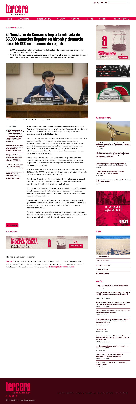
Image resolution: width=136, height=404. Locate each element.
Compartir (12, 225)
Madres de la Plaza (102, 273)
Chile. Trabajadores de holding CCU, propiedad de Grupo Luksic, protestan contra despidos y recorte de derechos (113, 321)
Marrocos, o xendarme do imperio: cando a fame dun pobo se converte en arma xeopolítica (113, 303)
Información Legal (105, 393)
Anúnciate (80, 393)
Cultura (61, 19)
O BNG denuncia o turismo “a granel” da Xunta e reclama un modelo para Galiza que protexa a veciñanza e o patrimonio (112, 154)
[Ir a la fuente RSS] (106, 2)
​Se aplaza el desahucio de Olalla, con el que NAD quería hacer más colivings (14, 166)
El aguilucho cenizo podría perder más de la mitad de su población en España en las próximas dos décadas (113, 144)
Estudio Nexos (30, 400)
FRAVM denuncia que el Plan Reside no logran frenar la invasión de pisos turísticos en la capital (15, 147)
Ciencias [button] (75, 19)
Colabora (70, 393)
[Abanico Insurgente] (113, 96)
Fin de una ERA (101, 329)
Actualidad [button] (24, 19)
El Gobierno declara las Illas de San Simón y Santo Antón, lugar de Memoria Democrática (111, 164)
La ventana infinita (102, 256)
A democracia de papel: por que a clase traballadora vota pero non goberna (109, 355)
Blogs (90, 19)
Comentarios (91, 393)
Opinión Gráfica (121, 19)
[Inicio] (17, 9)
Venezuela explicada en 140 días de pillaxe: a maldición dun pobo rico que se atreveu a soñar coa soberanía (112, 337)
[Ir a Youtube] (102, 2)
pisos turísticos (11, 231)
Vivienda (13, 28)
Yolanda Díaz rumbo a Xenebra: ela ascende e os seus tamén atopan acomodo (113, 311)
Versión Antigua (121, 393)
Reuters (9, 261)
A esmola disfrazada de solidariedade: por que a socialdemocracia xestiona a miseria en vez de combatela (113, 294)
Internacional (44, 19)
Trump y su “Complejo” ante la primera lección (112, 285)
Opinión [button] (103, 19)
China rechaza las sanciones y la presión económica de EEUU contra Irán (110, 172)
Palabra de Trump (102, 269)
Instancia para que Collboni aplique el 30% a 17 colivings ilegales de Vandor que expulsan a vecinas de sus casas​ (15, 175)
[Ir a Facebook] (94, 2)
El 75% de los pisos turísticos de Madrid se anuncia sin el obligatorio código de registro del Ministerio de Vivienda (14, 157)
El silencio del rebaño (103, 261)
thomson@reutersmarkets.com (61, 267)
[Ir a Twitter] (98, 2)
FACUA (7, 27)
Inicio (9, 19)
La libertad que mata (103, 265)
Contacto (61, 393)
